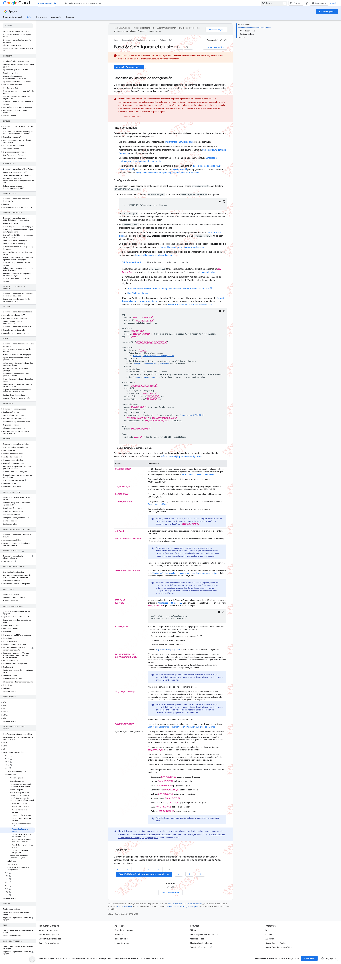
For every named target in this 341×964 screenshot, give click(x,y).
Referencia (41, 17)
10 (200, 874)
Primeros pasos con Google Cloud (204, 934)
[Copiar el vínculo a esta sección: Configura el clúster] (140, 180)
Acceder (334, 3)
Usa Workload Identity (137, 293)
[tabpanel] (173, 355)
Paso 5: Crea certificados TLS (170, 603)
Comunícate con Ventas (49, 943)
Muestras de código (198, 939)
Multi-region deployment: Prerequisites (153, 355)
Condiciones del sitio (76, 958)
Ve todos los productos (48, 930)
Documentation (128, 40)
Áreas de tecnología (46, 3)
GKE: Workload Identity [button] (132, 262)
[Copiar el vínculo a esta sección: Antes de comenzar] (140, 128)
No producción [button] (154, 262)
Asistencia (56, 17)
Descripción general (12, 17)
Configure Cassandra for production (151, 363)
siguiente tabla (208, 272)
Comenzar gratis (327, 11)
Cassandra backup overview (146, 377)
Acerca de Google (46, 958)
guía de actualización (211, 108)
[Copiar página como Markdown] (186, 47)
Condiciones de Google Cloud (99, 958)
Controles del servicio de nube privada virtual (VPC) (151, 834)
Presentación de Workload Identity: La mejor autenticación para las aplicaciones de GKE (168, 288)
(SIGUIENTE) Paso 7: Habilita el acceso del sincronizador (144, 874)
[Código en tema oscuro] (220, 201)
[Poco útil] (225, 40)
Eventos (268, 934)
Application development (147, 40)
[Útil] (221, 40)
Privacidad (60, 958)
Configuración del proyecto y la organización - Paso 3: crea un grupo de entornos (186, 573)
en (206, 757)
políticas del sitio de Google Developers (182, 906)
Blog (267, 930)
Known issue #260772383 (192, 415)
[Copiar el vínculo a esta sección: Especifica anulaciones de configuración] (174, 78)
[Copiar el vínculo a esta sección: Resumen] (129, 850)
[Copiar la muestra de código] (224, 201)
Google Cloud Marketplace (50, 939)
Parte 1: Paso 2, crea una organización (198, 474)
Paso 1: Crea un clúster (157, 504)
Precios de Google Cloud (49, 934)
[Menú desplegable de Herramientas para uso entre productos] (104, 3)
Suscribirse (309, 958)
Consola (297, 3)
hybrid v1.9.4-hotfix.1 (132, 116)
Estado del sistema (123, 943)
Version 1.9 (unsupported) (129, 67)
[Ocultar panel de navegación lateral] (32, 959)
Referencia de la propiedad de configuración (181, 456)
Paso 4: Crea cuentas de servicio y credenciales (182, 247)
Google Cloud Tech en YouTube (278, 947)
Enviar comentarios (215, 47)
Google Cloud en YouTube (276, 943)
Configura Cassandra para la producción (153, 255)
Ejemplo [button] (184, 262)
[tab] (132, 262)
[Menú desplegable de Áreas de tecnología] (59, 3)
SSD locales (178, 169)
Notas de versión (122, 939)
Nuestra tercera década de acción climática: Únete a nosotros (139, 958)
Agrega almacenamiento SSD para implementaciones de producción (167, 172)
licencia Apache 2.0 (124, 906)
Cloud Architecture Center (201, 943)
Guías (29, 17)
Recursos (70, 17)
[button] (17, 84)
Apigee (13, 11)
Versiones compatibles (169, 59)
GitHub (193, 930)
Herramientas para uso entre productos (82, 3)
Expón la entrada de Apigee (170, 680)
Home (116, 40)
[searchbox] (18, 25)
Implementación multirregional (179, 142)
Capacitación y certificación (201, 947)
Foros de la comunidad (124, 930)
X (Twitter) (270, 939)
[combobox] (274, 3)
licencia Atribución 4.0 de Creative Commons (185, 904)
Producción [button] (170, 262)
